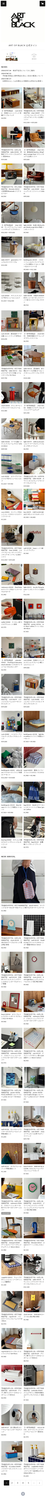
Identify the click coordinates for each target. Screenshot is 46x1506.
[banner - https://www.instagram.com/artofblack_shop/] (11, 56)
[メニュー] (3, 3)
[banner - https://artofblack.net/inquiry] (34, 56)
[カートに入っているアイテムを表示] (42, 3)
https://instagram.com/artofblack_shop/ (23, 1494)
